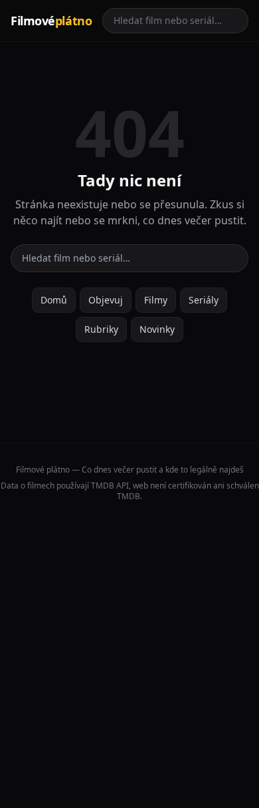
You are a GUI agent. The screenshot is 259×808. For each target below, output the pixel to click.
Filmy (155, 300)
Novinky (157, 329)
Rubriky (101, 329)
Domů (54, 300)
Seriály (203, 300)
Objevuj (105, 300)
